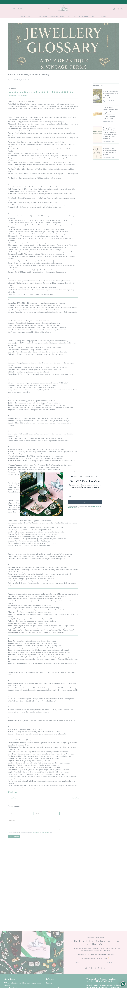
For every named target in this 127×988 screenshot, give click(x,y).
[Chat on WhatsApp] (123, 984)
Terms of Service (72, 507)
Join (85, 502)
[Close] (104, 475)
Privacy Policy (95, 506)
